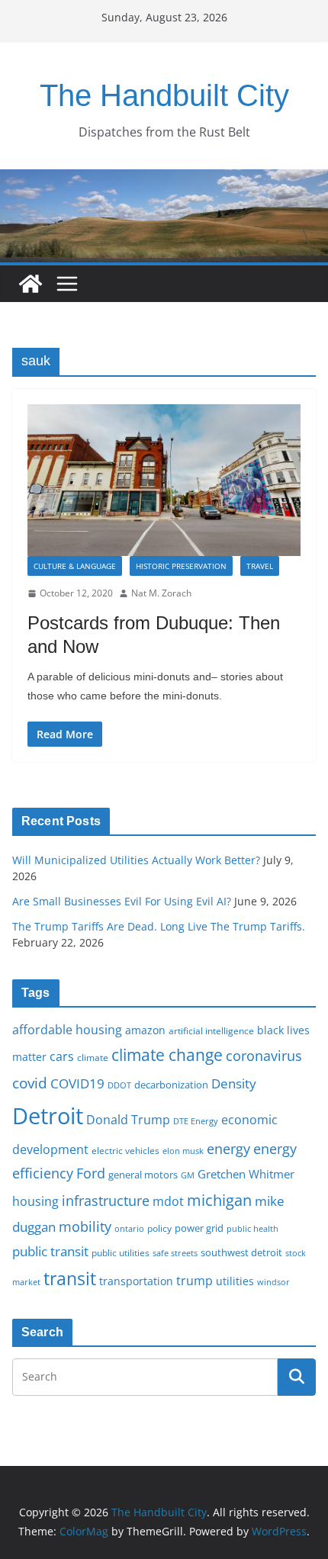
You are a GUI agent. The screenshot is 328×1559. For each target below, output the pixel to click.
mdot (168, 1201)
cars (62, 1056)
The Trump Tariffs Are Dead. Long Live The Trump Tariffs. (158, 926)
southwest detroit (241, 1252)
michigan (219, 1199)
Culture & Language (75, 566)
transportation (136, 1281)
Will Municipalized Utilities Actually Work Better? (136, 860)
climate (92, 1057)
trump (194, 1280)
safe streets (175, 1252)
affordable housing (67, 1029)
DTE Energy (195, 1121)
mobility (85, 1226)
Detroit (47, 1116)
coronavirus (264, 1055)
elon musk (183, 1150)
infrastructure (106, 1200)
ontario (129, 1228)
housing (35, 1201)
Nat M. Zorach (161, 593)
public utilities (121, 1252)
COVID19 (77, 1083)
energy (228, 1149)
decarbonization (171, 1084)
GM (188, 1175)
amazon (145, 1030)
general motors (143, 1174)
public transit (50, 1251)
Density (233, 1083)
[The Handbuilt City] (164, 180)
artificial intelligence (211, 1030)
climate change (167, 1054)
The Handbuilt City (164, 95)
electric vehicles (125, 1150)
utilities (235, 1281)
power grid (199, 1228)
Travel (259, 566)
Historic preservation (181, 566)
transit (69, 1278)
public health (252, 1228)
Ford (90, 1172)
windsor (273, 1281)
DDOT (119, 1085)
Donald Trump (128, 1119)
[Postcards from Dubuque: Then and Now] (164, 480)
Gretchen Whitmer (246, 1173)
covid (29, 1083)
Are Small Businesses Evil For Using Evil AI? (121, 901)
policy (159, 1228)
